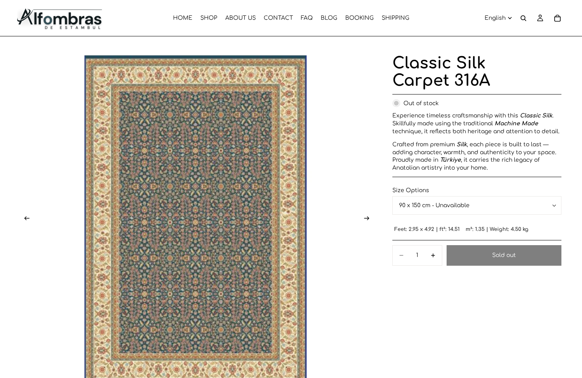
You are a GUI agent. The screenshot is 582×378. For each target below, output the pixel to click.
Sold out (504, 255)
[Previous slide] (24, 219)
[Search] (523, 18)
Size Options (410, 190)
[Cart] (557, 18)
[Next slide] (369, 219)
